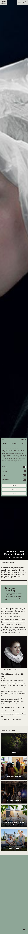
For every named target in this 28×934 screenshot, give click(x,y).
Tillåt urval (14, 489)
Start (2, 562)
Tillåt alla (14, 485)
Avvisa (14, 493)
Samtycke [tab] (5, 443)
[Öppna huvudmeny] (24, 930)
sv (23, 2)
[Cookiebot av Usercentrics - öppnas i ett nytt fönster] (20, 439)
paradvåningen (17, 714)
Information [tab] (14, 443)
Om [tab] (23, 443)
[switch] (24, 471)
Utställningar (6, 562)
